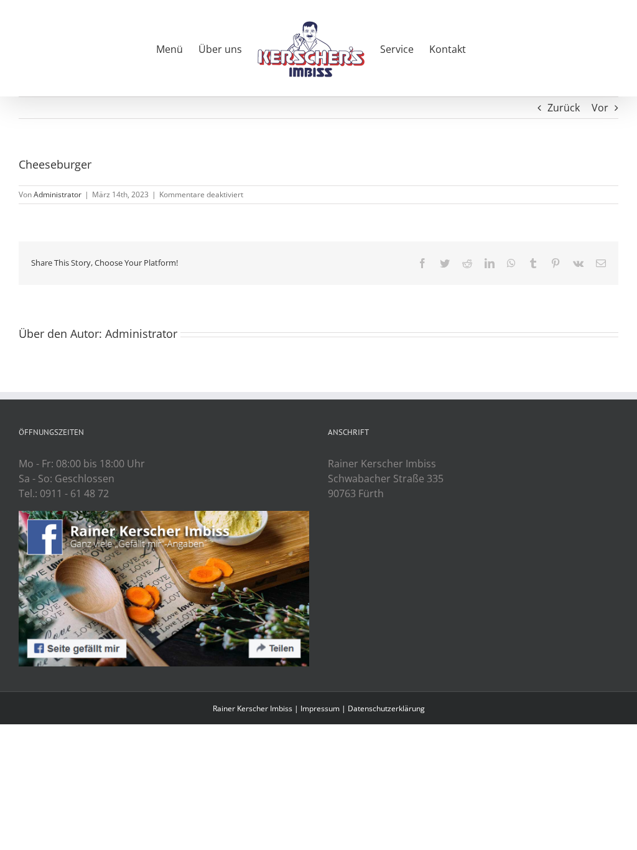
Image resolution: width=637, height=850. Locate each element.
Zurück (563, 107)
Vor (600, 107)
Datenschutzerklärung (386, 708)
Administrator (57, 194)
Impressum (320, 708)
